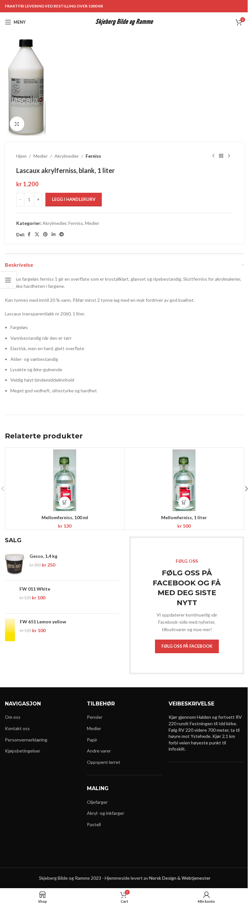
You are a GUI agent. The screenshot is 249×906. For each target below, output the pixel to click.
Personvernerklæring (26, 739)
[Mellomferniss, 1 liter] (184, 480)
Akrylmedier (66, 156)
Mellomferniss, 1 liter (184, 517)
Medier (40, 156)
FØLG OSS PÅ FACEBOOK (186, 646)
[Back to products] (221, 156)
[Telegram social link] (61, 234)
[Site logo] (125, 21)
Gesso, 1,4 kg (43, 556)
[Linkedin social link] (53, 234)
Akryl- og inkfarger (105, 813)
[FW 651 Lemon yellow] (10, 629)
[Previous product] (213, 156)
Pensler (94, 717)
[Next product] (229, 156)
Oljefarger (97, 802)
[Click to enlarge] (17, 123)
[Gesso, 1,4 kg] (15, 564)
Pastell (94, 824)
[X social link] (37, 234)
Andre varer (99, 750)
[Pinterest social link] (45, 234)
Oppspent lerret (103, 762)
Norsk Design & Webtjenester (179, 878)
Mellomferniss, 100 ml (65, 517)
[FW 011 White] (10, 597)
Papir (92, 739)
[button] (64, 502)
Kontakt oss (17, 728)
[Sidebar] (8, 280)
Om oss (12, 717)
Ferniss (93, 156)
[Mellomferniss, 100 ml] (65, 480)
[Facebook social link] (29, 234)
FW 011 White (34, 589)
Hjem (21, 156)
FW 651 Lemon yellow (43, 621)
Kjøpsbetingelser (22, 750)
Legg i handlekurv (73, 199)
